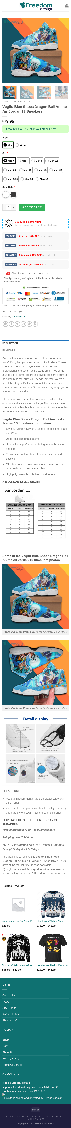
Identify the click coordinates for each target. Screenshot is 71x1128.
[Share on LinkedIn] (35, 324)
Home (5, 101)
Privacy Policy (10, 1058)
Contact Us (9, 995)
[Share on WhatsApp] (5, 324)
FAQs (5, 1001)
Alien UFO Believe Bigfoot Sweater (18, 965)
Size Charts (9, 1008)
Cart (4, 1046)
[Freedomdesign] (35, 5)
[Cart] (67, 5)
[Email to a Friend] (23, 324)
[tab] (35, 343)
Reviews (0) (9, 350)
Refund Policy (10, 1014)
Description (10, 343)
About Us (7, 1052)
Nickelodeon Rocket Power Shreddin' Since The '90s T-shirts (53, 965)
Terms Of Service (12, 1064)
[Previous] (8, 50)
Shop (5, 1039)
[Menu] (4, 6)
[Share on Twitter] (17, 324)
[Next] (63, 50)
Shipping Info (10, 1020)
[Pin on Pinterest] (29, 324)
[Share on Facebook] (11, 324)
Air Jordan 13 (21, 101)
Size (5, 153)
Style (5, 137)
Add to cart (32, 207)
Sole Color (8, 187)
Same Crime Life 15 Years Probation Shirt (18, 921)
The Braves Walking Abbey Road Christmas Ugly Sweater (53, 921)
